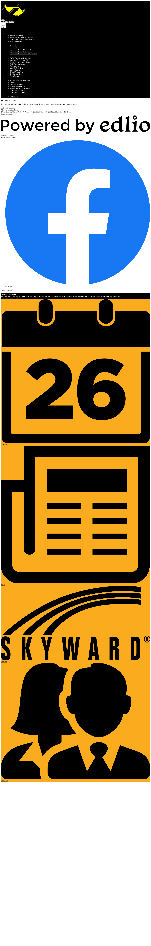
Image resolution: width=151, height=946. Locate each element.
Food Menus (14, 66)
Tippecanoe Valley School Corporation (23, 54)
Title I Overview (20, 90)
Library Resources (16, 84)
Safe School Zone (16, 74)
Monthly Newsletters (17, 68)
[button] (16, 33)
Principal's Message (16, 36)
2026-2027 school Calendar (23, 39)
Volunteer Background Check (20, 60)
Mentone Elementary (17, 48)
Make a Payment (15, 70)
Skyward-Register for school (20, 80)
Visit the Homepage (8, 108)
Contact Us (14, 97)
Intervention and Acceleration (20, 88)
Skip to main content (8, 2)
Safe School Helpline (63, 112)
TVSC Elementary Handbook (20, 58)
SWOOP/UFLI (19, 92)
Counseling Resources (17, 86)
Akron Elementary (16, 46)
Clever (12, 82)
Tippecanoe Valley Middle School (21, 50)
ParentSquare (14, 76)
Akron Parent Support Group (20, 62)
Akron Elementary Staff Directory (21, 37)
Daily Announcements (17, 64)
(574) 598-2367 (35, 112)
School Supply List (16, 72)
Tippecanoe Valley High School (21, 52)
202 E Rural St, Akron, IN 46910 (12, 112)
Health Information (16, 41)
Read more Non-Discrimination (12, 298)
